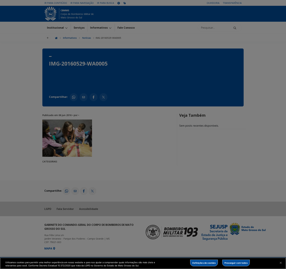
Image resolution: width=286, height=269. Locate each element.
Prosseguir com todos (236, 263)
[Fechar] (280, 263)
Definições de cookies (204, 263)
